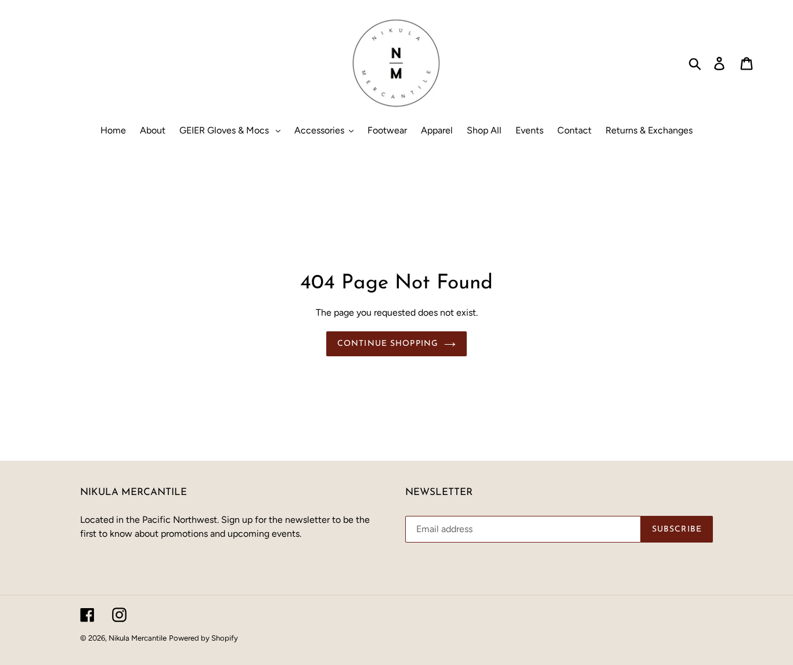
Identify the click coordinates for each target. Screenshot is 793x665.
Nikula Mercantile (138, 638)
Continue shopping (387, 343)
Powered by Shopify (203, 638)
